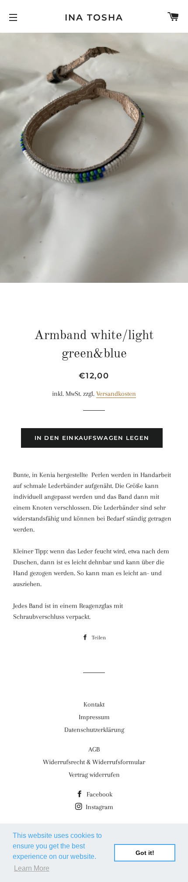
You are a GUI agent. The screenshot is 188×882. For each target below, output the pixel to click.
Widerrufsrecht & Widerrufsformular (94, 762)
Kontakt (94, 704)
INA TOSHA (94, 17)
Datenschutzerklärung (94, 730)
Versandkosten (116, 394)
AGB (94, 749)
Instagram (98, 807)
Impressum (94, 717)
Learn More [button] (31, 868)
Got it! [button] (145, 852)
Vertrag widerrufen (94, 775)
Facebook (98, 794)
